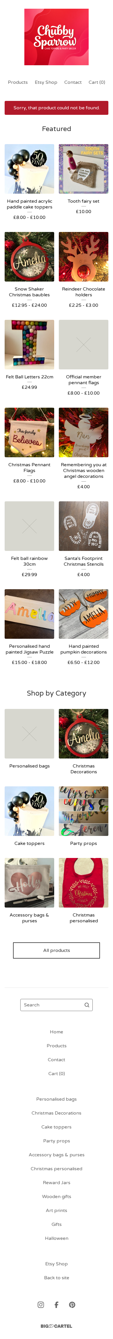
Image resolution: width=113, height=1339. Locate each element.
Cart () (97, 82)
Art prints (56, 1210)
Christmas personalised (56, 1169)
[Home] (56, 37)
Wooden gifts (56, 1197)
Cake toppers (56, 1127)
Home (56, 1032)
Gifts (57, 1224)
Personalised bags (56, 1099)
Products (18, 82)
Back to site (56, 1278)
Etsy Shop (46, 82)
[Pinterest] (72, 1304)
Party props (56, 1141)
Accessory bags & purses (57, 1155)
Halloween (56, 1238)
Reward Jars (56, 1183)
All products (56, 950)
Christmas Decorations (56, 1113)
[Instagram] (41, 1304)
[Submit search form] (86, 1004)
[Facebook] (56, 1304)
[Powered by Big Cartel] (56, 1326)
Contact (73, 82)
